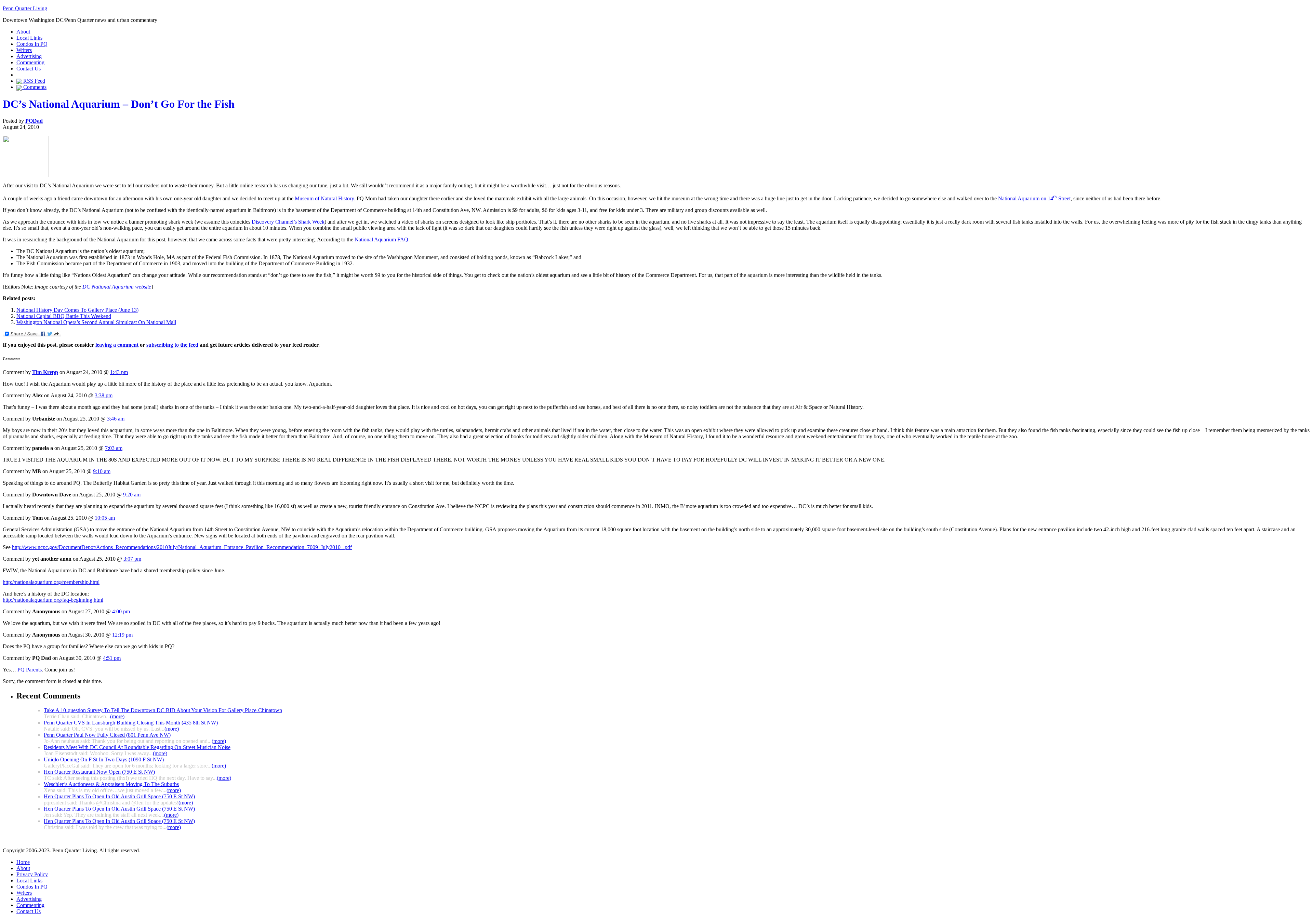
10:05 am (105, 518)
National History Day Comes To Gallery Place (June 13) (77, 310)
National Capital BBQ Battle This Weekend (63, 316)
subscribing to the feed (172, 345)
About (23, 32)
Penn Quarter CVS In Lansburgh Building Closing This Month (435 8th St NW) (131, 722)
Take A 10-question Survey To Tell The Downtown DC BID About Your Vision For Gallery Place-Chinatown (163, 710)
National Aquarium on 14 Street (1034, 198)
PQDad (34, 121)
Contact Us (28, 68)
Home (23, 862)
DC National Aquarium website (116, 287)
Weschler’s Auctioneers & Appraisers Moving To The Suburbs (111, 784)
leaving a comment (116, 345)
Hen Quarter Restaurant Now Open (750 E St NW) (99, 772)
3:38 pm (103, 395)
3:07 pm (132, 559)
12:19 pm (122, 635)
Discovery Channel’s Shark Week (288, 222)
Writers (24, 50)
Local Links (29, 38)
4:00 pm (121, 611)
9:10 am (101, 471)
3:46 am (115, 419)
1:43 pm (119, 372)
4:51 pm (112, 658)
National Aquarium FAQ (381, 239)
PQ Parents (29, 669)
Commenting (30, 62)
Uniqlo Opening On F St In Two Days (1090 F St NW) (104, 759)
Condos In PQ (32, 44)
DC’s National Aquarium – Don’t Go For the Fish (119, 104)
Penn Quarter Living (25, 8)
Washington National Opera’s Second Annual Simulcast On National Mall (96, 322)
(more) (117, 716)
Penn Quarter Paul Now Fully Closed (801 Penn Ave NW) (107, 735)
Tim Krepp (45, 372)
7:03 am (113, 448)
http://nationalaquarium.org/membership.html (51, 582)
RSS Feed (33, 81)
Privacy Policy (32, 874)
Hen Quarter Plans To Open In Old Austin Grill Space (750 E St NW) (119, 796)
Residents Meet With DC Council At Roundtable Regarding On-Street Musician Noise (137, 747)
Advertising (29, 56)
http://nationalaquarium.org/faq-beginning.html (53, 600)
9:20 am (132, 494)
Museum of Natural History (324, 198)
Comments (34, 87)
